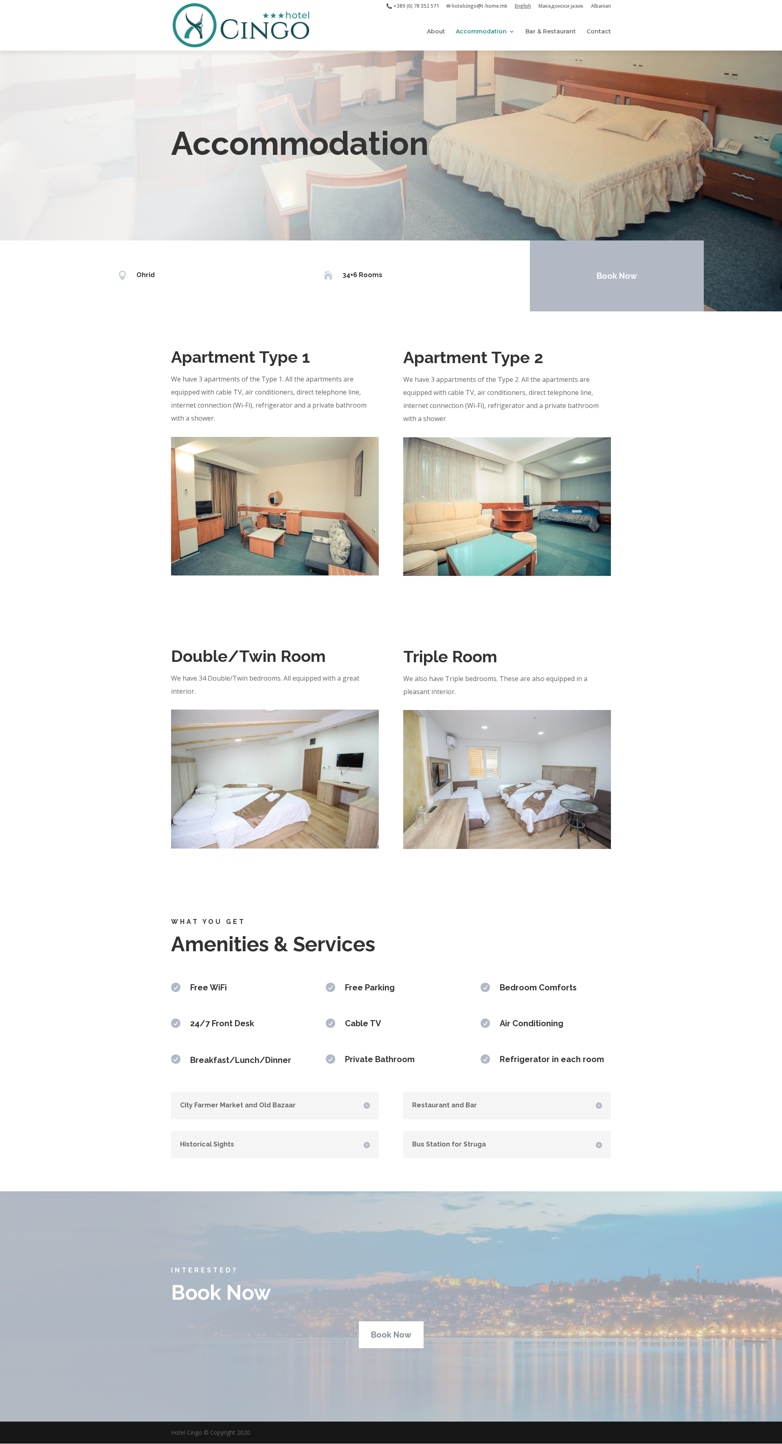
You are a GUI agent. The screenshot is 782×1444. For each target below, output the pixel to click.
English (523, 6)
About (436, 32)
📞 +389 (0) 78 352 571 (412, 6)
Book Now (617, 276)
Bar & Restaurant (550, 32)
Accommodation (481, 32)
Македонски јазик (561, 6)
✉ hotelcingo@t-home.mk (476, 6)
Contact (598, 32)
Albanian (601, 6)
